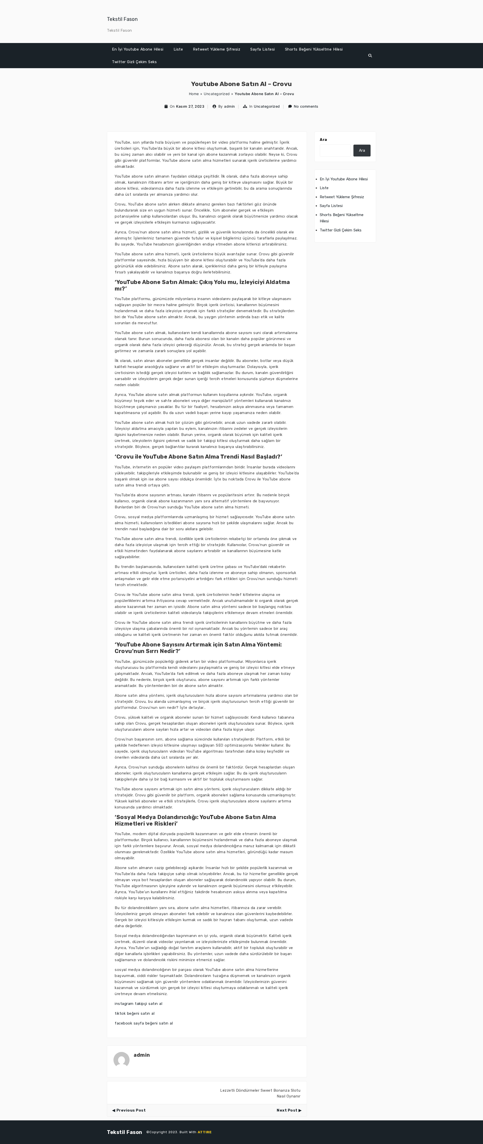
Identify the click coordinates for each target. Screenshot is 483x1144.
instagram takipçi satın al (138, 1003)
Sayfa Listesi (262, 49)
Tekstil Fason (122, 19)
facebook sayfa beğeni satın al (144, 1023)
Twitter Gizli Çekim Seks (134, 62)
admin (229, 106)
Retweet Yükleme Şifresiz (216, 49)
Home (194, 94)
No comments (306, 106)
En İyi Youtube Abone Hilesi (138, 49)
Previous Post (131, 1110)
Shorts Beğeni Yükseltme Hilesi (314, 49)
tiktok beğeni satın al (134, 1013)
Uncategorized (217, 94)
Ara (323, 139)
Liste (178, 49)
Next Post (287, 1110)
